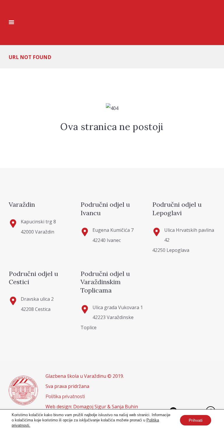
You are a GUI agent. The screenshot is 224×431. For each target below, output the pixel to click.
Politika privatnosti (65, 396)
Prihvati (195, 420)
